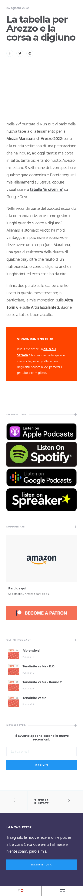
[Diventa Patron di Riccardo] (41, 619)
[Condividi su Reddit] (30, 53)
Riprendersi (31, 650)
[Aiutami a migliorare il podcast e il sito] (41, 581)
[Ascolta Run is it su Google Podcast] (41, 485)
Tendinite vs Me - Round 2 (42, 682)
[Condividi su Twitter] (20, 53)
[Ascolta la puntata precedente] (14, 800)
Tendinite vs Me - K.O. (39, 666)
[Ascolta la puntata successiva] (69, 800)
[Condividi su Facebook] (10, 53)
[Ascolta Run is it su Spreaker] (41, 510)
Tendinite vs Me (34, 698)
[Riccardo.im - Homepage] (20, 891)
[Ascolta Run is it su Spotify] (41, 465)
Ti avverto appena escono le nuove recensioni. (41, 737)
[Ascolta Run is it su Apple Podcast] (41, 439)
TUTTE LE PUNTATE (41, 801)
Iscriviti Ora (41, 864)
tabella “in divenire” (46, 189)
